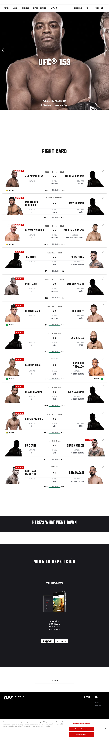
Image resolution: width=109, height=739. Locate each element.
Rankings (15, 8)
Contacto (87, 697)
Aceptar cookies (81, 734)
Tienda (97, 8)
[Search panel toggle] (102, 8)
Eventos (6, 8)
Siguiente (105, 50)
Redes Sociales (78, 8)
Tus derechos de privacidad (81, 723)
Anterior (3, 50)
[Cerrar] (105, 728)
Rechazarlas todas (81, 729)
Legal (96, 697)
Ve (87, 8)
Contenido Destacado (39, 8)
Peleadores (25, 8)
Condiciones (98, 700)
